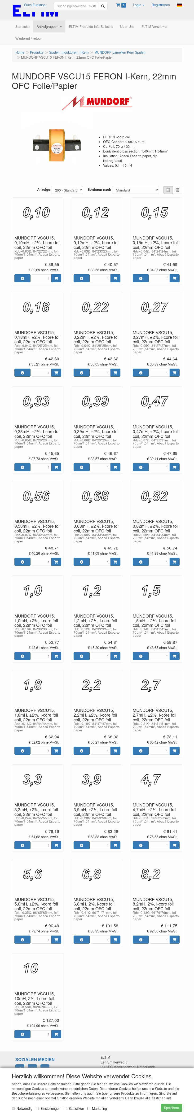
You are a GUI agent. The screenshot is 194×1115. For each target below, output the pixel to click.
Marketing (99, 1108)
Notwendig (24, 1108)
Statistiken (76, 1108)
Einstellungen (50, 1108)
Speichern (171, 1107)
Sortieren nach (99, 189)
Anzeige (43, 189)
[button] (138, 4)
